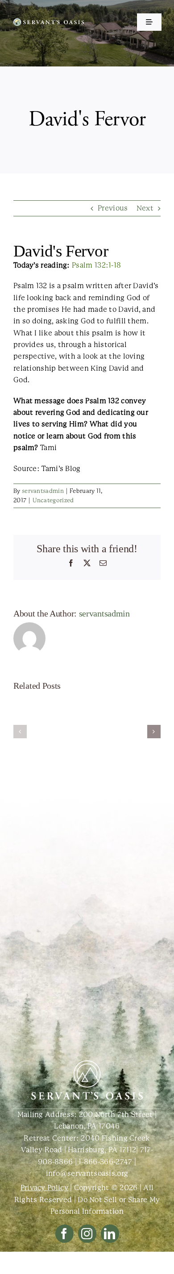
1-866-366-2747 (105, 1162)
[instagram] (87, 1233)
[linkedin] (110, 1233)
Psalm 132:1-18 (96, 265)
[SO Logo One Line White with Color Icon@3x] (48, 21)
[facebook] (64, 1233)
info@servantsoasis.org (87, 1173)
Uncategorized (53, 500)
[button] (20, 731)
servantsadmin (43, 491)
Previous (113, 208)
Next (145, 208)
